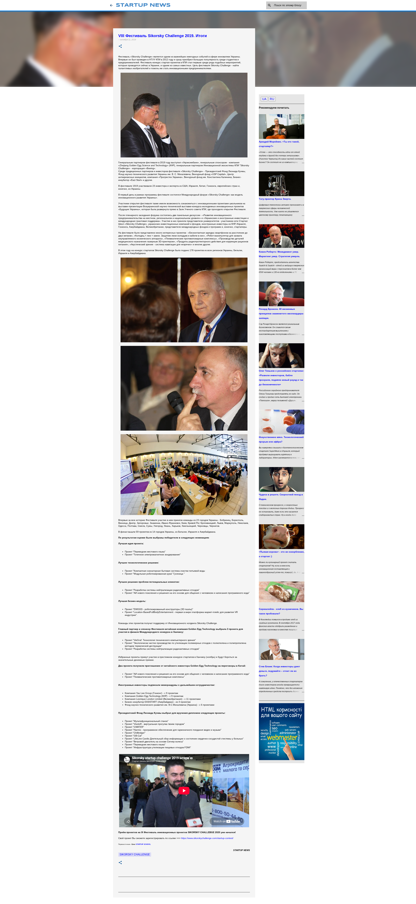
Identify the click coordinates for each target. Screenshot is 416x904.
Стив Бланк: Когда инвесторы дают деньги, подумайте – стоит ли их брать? (279, 671)
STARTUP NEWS (143, 5)
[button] (120, 46)
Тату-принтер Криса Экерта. (275, 199)
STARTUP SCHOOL (143, 844)
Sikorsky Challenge (135, 854)
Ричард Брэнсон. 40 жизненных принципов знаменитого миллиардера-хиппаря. (281, 313)
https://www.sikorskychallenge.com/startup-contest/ (207, 838)
